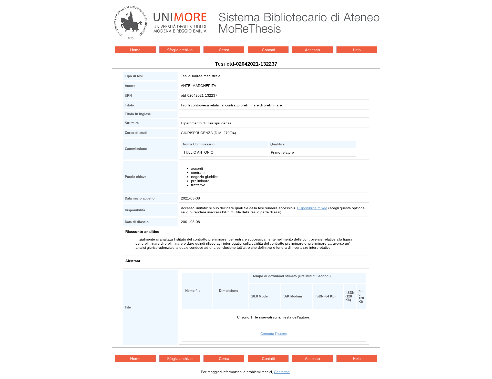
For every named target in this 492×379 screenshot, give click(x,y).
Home (135, 50)
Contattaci (282, 372)
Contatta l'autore (273, 334)
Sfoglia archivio (179, 50)
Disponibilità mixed (312, 208)
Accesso (312, 50)
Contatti (268, 50)
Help (357, 50)
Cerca (224, 50)
